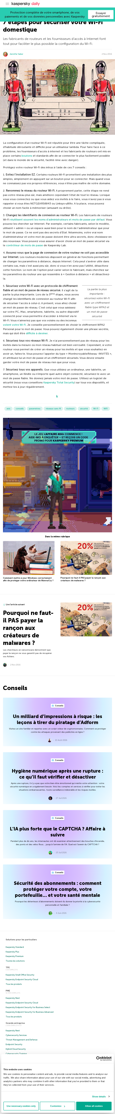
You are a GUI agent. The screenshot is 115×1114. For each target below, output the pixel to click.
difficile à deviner (37, 333)
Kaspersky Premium (15, 956)
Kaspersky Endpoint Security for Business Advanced (29, 1012)
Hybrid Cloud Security (16, 1049)
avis (8, 408)
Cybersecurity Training (16, 1054)
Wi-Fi (95, 408)
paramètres (34, 408)
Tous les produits (14, 984)
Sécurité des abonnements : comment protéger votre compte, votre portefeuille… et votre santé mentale (57, 889)
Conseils (59, 706)
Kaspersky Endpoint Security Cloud (22, 979)
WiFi (106, 408)
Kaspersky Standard (15, 947)
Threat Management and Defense (21, 1040)
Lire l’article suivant (15, 604)
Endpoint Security (14, 1044)
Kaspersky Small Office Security (20, 975)
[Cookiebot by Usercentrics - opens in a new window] (98, 1058)
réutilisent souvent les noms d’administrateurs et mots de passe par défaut (57, 219)
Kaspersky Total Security (58, 382)
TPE (8, 967)
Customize (55, 1106)
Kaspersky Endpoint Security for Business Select (28, 1007)
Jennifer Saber (16, 54)
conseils (20, 408)
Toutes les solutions (15, 961)
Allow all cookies (94, 1106)
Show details (99, 1096)
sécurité (84, 408)
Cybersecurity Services (16, 1035)
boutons (27, 155)
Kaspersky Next (13, 998)
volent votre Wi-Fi (14, 324)
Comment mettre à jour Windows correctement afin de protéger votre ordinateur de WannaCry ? (28, 579)
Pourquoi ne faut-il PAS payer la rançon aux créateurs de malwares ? (83, 579)
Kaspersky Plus (12, 952)
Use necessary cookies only (21, 1106)
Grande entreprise (15, 1023)
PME (8, 990)
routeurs (70, 408)
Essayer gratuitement (101, 14)
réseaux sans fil (53, 408)
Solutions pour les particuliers (21, 939)
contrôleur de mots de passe (24, 245)
